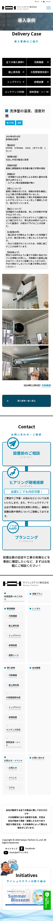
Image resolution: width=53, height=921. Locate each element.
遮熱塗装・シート (38, 92)
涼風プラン (37, 593)
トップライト (14, 82)
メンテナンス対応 (14, 92)
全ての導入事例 (14, 62)
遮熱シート (14, 655)
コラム (12, 787)
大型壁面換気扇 (38, 72)
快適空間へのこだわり (13, 598)
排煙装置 (38, 82)
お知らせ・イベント (13, 760)
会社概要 (36, 667)
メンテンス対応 (13, 729)
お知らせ (13, 767)
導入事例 (11, 667)
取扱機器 (11, 608)
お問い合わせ (38, 757)
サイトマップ (11, 848)
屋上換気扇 (14, 72)
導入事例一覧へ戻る (26, 400)
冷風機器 (38, 62)
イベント (13, 777)
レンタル (36, 608)
